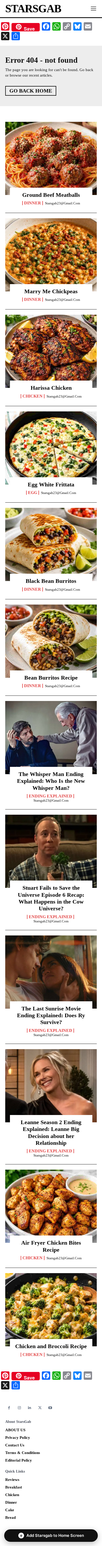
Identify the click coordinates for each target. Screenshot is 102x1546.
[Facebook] (9, 1408)
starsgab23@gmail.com (62, 203)
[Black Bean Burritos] (51, 544)
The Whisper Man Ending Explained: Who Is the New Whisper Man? (51, 781)
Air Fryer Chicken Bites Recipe (51, 1246)
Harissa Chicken (51, 387)
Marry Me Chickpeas (51, 291)
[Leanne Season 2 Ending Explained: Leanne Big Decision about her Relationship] (51, 1085)
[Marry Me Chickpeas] (51, 254)
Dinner (32, 203)
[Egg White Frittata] (51, 448)
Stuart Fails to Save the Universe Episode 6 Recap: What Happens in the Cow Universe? (51, 898)
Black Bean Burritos (51, 581)
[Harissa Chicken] (51, 351)
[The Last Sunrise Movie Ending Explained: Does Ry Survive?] (51, 972)
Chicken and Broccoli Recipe (51, 1346)
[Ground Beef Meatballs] (51, 158)
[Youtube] (50, 1408)
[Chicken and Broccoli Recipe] (51, 1309)
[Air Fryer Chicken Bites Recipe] (51, 1206)
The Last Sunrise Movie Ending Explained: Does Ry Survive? (51, 1015)
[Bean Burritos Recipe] (51, 641)
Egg (32, 493)
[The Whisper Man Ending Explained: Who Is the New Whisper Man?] (51, 737)
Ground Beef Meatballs (51, 195)
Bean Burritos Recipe (51, 677)
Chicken (32, 396)
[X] (40, 1408)
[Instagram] (19, 1408)
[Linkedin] (29, 1408)
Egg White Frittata (51, 484)
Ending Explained (50, 796)
